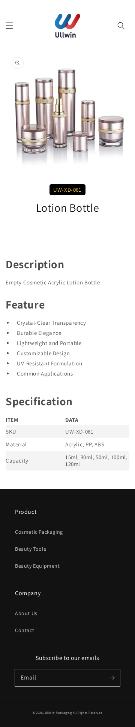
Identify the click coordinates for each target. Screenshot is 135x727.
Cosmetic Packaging (39, 531)
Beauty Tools (30, 548)
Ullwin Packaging (58, 712)
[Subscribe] (112, 677)
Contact (24, 630)
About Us (26, 613)
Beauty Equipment (37, 565)
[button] (9, 25)
